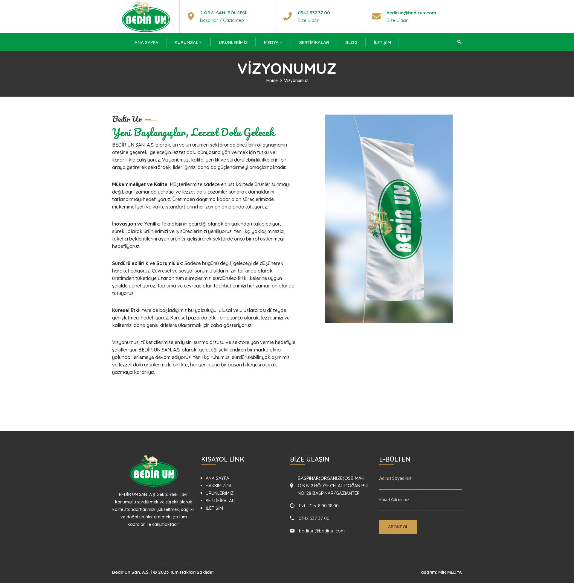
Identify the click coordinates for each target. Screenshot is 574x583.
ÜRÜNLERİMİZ (233, 42)
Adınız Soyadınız (395, 478)
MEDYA (271, 42)
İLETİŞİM (382, 42)
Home (272, 80)
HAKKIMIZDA (219, 485)
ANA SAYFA (146, 42)
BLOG (351, 42)
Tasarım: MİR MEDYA (440, 572)
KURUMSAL (186, 42)
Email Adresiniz (394, 499)
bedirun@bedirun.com (411, 13)
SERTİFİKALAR (314, 42)
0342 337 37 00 (314, 13)
